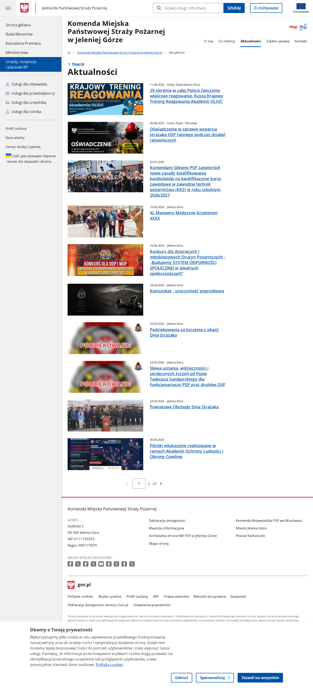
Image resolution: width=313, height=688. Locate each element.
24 (154, 483)
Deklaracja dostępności (167, 520)
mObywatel (268, 9)
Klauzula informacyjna (166, 528)
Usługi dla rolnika (26, 111)
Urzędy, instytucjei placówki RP (21, 64)
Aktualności (251, 41)
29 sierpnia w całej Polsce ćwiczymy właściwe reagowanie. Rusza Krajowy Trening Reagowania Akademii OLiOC (186, 96)
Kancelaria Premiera (23, 43)
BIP (156, 596)
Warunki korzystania (209, 596)
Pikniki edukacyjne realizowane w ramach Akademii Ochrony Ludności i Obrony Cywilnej (186, 451)
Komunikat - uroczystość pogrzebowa (187, 291)
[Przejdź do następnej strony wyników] (161, 483)
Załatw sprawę (277, 41)
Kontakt (301, 41)
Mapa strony (159, 543)
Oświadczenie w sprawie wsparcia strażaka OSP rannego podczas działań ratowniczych (187, 134)
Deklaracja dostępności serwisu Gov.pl (98, 605)
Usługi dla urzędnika (28, 102)
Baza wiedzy (15, 137)
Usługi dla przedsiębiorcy (33, 93)
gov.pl (84, 585)
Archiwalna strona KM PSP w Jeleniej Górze (183, 535)
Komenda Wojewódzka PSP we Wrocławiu (269, 520)
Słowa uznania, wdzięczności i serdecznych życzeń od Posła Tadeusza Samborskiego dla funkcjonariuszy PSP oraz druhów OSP (187, 376)
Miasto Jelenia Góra (251, 528)
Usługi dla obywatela (29, 84)
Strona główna (23, 25)
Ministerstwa (17, 52)
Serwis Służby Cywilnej (23, 147)
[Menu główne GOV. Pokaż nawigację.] (8, 8)
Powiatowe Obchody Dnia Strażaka (184, 407)
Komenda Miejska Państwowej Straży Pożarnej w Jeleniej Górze (116, 31)
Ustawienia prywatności (152, 605)
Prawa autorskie (176, 596)
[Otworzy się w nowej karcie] (71, 564)
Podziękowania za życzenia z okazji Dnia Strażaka (184, 332)
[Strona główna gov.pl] (25, 8)
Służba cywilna (109, 596)
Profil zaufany (16, 128)
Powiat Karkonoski (250, 535)
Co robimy (227, 41)
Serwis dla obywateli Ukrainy (31, 159)
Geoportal (238, 596)
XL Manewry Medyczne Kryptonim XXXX (184, 215)
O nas (208, 41)
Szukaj (234, 8)
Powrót (78, 64)
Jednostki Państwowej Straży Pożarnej (74, 8)
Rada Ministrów (19, 34)
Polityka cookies (80, 596)
